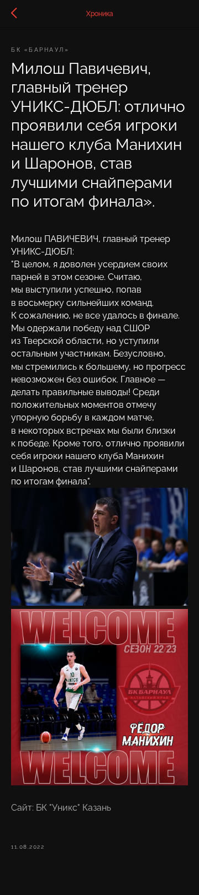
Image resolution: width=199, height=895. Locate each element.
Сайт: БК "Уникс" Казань (61, 807)
